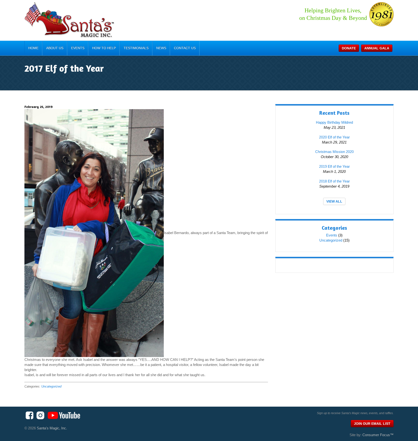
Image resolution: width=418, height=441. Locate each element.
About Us (54, 48)
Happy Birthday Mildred (334, 122)
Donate (349, 48)
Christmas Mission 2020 (334, 152)
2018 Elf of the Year (334, 181)
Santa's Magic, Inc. (52, 428)
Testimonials (136, 48)
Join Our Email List (372, 424)
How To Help (104, 48)
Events (77, 48)
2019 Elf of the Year (334, 166)
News (161, 48)
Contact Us (185, 48)
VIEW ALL (334, 201)
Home (33, 48)
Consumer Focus (378, 435)
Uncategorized (51, 386)
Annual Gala (376, 48)
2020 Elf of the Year (334, 137)
